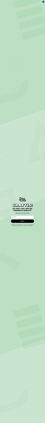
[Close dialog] (43, 2)
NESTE (22, 221)
